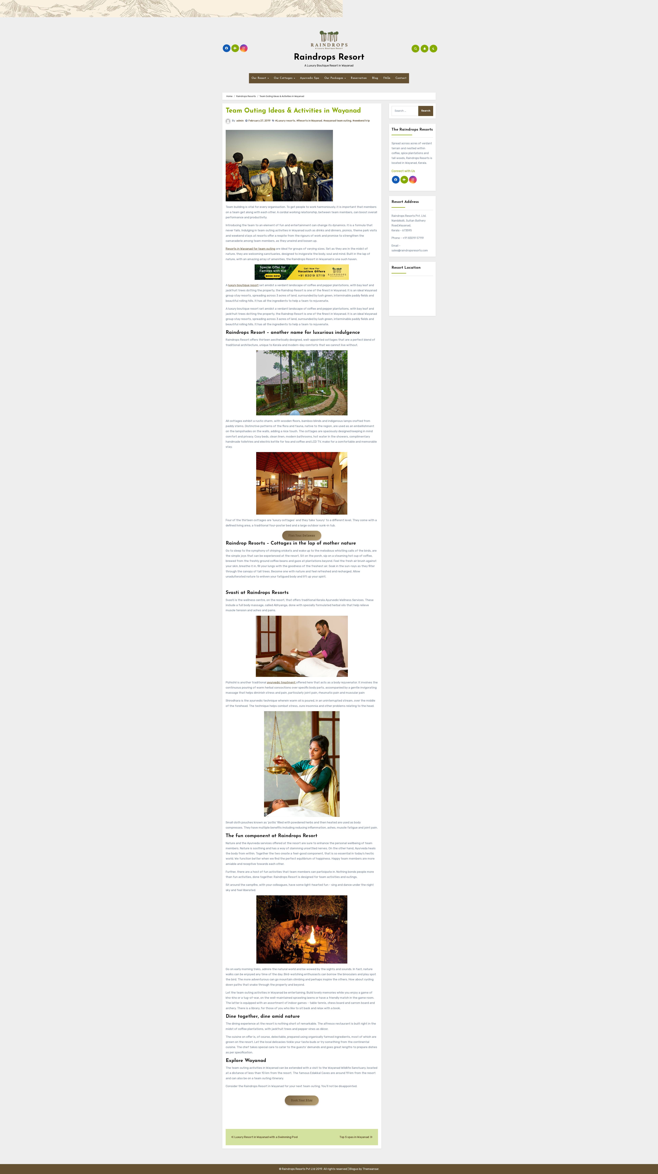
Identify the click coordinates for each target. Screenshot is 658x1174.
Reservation (359, 78)
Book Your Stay (302, 1100)
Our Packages (334, 78)
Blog (375, 78)
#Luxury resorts (285, 120)
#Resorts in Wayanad (309, 120)
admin (240, 120)
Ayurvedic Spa (309, 78)
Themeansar (371, 1169)
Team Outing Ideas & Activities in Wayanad (293, 111)
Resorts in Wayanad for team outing (250, 248)
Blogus (353, 1169)
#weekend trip (361, 120)
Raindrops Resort (329, 57)
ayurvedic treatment (281, 682)
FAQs (386, 78)
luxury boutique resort (243, 285)
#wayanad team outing (337, 120)
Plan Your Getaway (301, 535)
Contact (401, 78)
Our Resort (259, 78)
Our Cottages (283, 78)
